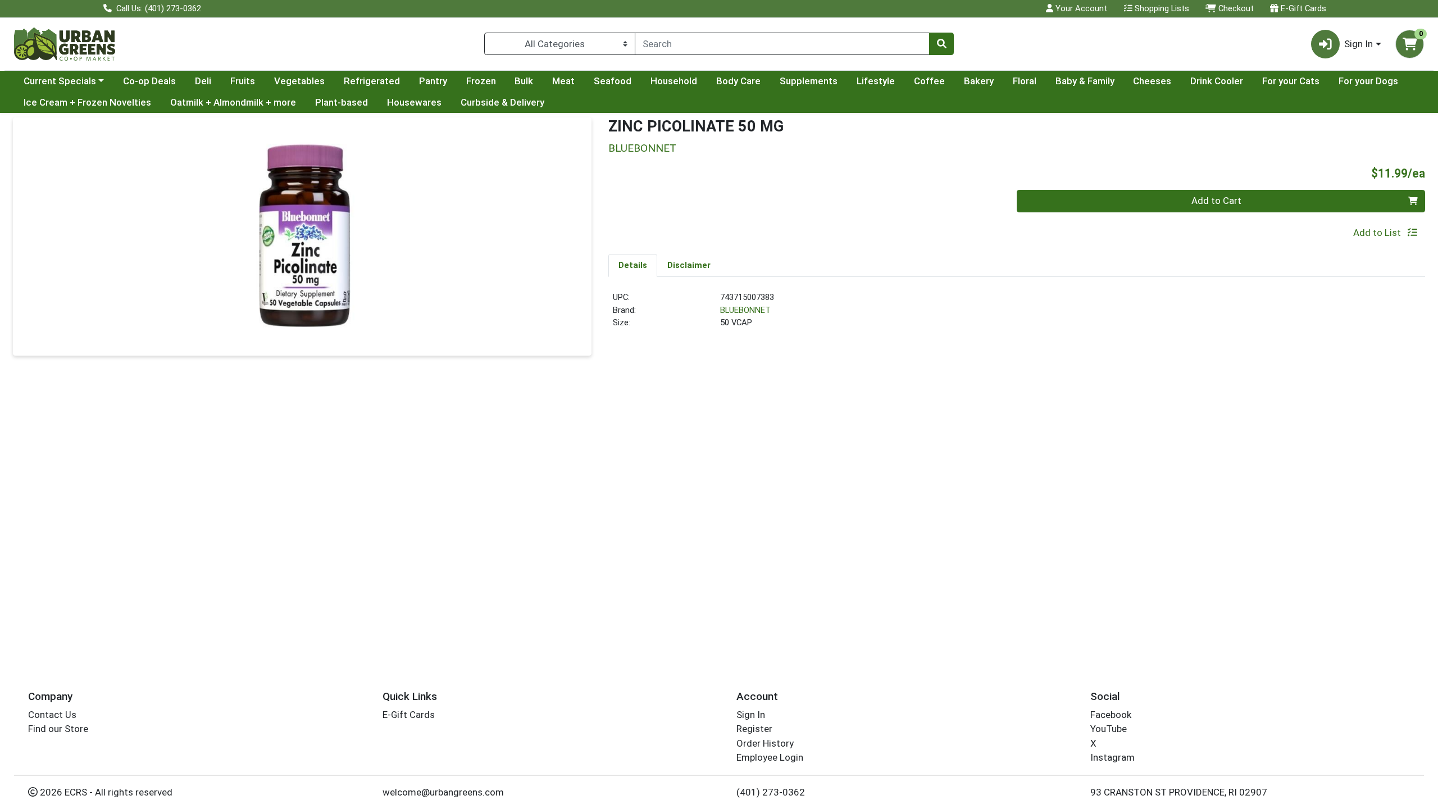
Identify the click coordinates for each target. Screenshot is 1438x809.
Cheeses (1152, 81)
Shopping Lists (1160, 8)
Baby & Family (1084, 81)
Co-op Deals (149, 81)
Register (754, 728)
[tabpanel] (1016, 314)
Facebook (1110, 714)
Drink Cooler (1216, 81)
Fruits (242, 81)
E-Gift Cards (1302, 8)
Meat (563, 81)
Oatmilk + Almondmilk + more (233, 102)
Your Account (1080, 8)
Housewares (414, 102)
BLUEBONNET (745, 310)
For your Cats (1290, 81)
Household (673, 81)
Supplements (809, 81)
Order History (765, 743)
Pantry (433, 81)
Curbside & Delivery (502, 102)
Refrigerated (372, 81)
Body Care (738, 81)
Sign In (750, 714)
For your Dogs (1368, 81)
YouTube (1108, 728)
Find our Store (58, 728)
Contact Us (52, 714)
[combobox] (782, 44)
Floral (1024, 81)
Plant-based (341, 102)
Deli (203, 81)
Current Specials (60, 81)
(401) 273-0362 (770, 792)
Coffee (929, 81)
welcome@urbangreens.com (443, 792)
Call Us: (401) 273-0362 (157, 8)
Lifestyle (876, 81)
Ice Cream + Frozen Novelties (87, 102)
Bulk (524, 81)
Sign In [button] (1358, 43)
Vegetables (299, 81)
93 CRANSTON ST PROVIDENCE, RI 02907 (1178, 792)
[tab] (632, 265)
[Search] (941, 44)
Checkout (1235, 8)
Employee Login (769, 757)
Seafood (612, 81)
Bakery (979, 81)
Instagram (1112, 757)
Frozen (481, 81)
